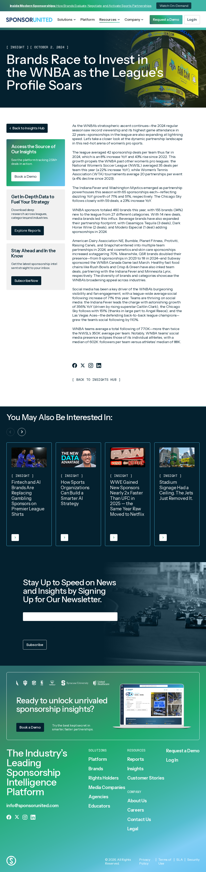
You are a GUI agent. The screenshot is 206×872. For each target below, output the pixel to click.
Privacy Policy (144, 861)
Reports (135, 759)
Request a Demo (183, 751)
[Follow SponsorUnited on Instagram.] (90, 365)
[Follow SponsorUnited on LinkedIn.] (98, 365)
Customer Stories (145, 778)
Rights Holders (103, 778)
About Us (137, 800)
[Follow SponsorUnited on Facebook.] (74, 365)
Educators (99, 806)
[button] (66, 20)
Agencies (98, 796)
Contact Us (139, 819)
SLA (179, 860)
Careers (135, 810)
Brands (96, 768)
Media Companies (107, 787)
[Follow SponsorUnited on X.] (82, 365)
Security (193, 860)
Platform (87, 20)
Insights (135, 768)
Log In (172, 760)
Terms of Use (164, 861)
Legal (132, 829)
